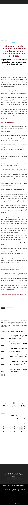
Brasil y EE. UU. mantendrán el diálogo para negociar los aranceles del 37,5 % (18, 356)
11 (6, 426)
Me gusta (5, 402)
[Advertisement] (14, 24)
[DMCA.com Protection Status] (14, 501)
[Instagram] (12, 478)
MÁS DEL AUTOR (20, 331)
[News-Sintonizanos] (11, 398)
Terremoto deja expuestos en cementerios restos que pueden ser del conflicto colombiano (18, 343)
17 (3, 428)
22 (21, 428)
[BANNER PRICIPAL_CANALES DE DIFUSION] (14, 6)
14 (17, 426)
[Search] (26, 2)
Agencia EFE (10, 66)
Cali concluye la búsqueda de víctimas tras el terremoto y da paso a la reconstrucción (18, 363)
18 (6, 428)
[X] (15, 478)
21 (17, 428)
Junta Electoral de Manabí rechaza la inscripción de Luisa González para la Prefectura (18, 337)
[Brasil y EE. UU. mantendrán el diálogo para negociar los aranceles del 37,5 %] (4, 356)
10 (3, 426)
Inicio (2, 40)
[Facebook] (8, 478)
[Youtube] (19, 478)
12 (10, 426)
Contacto (18, 487)
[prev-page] (2, 375)
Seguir (14, 402)
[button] (2, 2)
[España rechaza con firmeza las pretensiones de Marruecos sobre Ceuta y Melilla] (4, 350)
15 (21, 426)
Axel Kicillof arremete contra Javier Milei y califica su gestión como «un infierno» (18, 369)
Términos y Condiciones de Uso (9, 485)
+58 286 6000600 (16, 503)
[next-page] (4, 375)
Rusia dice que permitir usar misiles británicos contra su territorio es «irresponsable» (20, 324)
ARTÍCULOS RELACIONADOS (8, 331)
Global (6, 40)
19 (10, 428)
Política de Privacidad (20, 485)
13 (14, 426)
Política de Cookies (11, 487)
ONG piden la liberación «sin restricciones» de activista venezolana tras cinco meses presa (7, 324)
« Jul (2, 436)
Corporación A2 (21, 490)
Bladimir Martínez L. (9, 308)
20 (14, 428)
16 (24, 426)
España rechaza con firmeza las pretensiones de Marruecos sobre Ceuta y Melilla (18, 350)
